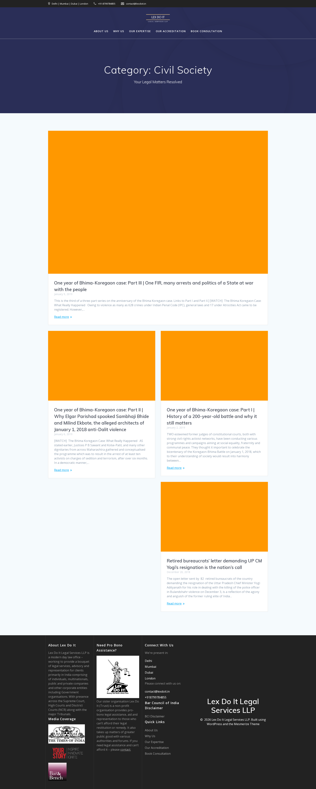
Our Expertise (140, 31)
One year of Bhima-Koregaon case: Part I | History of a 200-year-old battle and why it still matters (212, 416)
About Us (101, 31)
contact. (125, 750)
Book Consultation (206, 31)
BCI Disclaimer (155, 716)
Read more (61, 317)
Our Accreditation (171, 31)
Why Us (118, 31)
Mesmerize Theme (246, 724)
